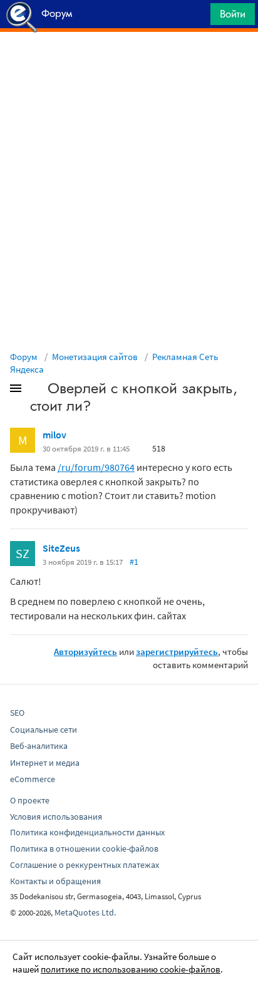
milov (54, 434)
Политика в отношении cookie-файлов (84, 848)
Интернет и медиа (45, 762)
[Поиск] (196, 17)
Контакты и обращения (55, 881)
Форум (24, 357)
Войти (232, 13)
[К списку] (36, 390)
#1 (134, 561)
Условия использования (56, 816)
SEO (17, 712)
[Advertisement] (129, 63)
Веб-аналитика (39, 745)
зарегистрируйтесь (177, 652)
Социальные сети (43, 729)
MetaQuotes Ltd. (85, 912)
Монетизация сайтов (95, 357)
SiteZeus (61, 548)
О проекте (29, 800)
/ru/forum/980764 (96, 467)
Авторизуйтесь (85, 652)
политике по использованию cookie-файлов (130, 969)
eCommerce (32, 779)
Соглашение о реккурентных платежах (84, 864)
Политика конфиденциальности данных (87, 832)
